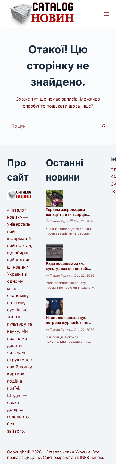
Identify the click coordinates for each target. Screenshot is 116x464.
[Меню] (106, 14)
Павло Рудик (60, 221)
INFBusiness (92, 457)
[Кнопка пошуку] (103, 126)
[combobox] (52, 126)
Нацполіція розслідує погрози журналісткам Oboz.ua (67, 322)
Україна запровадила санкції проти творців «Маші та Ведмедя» (66, 214)
